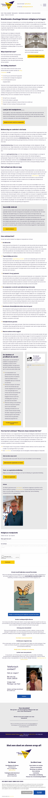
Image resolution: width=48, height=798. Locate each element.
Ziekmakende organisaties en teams (13, 462)
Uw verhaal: (4, 543)
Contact (24, 696)
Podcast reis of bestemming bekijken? (36, 776)
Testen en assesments (36, 767)
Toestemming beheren (26, 792)
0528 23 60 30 (28, 3)
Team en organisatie (9, 477)
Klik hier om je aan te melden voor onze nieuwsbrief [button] (24, 717)
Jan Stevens (19, 487)
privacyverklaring (32, 723)
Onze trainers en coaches (36, 765)
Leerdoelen (36, 773)
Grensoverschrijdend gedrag (36, 56)
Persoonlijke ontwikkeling (36, 774)
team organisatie (7, 12)
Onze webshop (36, 771)
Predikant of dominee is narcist (12, 423)
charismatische (35, 175)
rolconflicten (8, 450)
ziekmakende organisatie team (25, 12)
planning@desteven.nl (27, 6)
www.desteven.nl (20, 489)
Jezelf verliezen (10, 229)
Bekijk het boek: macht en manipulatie (14, 122)
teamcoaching (15, 12)
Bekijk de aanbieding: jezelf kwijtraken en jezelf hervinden (24, 614)
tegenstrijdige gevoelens (18, 258)
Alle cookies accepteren (39, 792)
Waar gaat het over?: (6, 538)
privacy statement (11, 796)
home (2, 12)
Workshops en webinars (36, 769)
